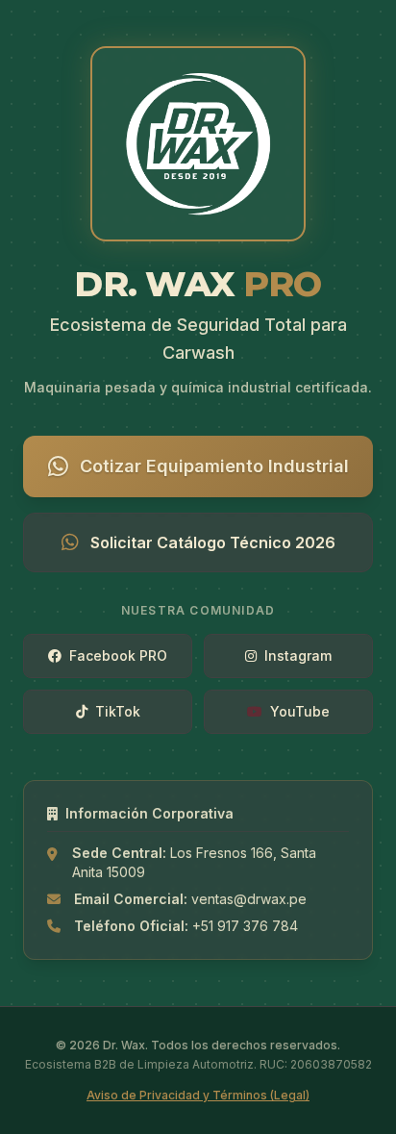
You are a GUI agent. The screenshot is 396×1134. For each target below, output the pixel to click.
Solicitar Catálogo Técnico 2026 (212, 542)
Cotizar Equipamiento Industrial (214, 466)
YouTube (300, 711)
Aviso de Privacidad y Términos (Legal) (198, 1095)
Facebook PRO (118, 655)
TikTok (117, 711)
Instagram (298, 655)
